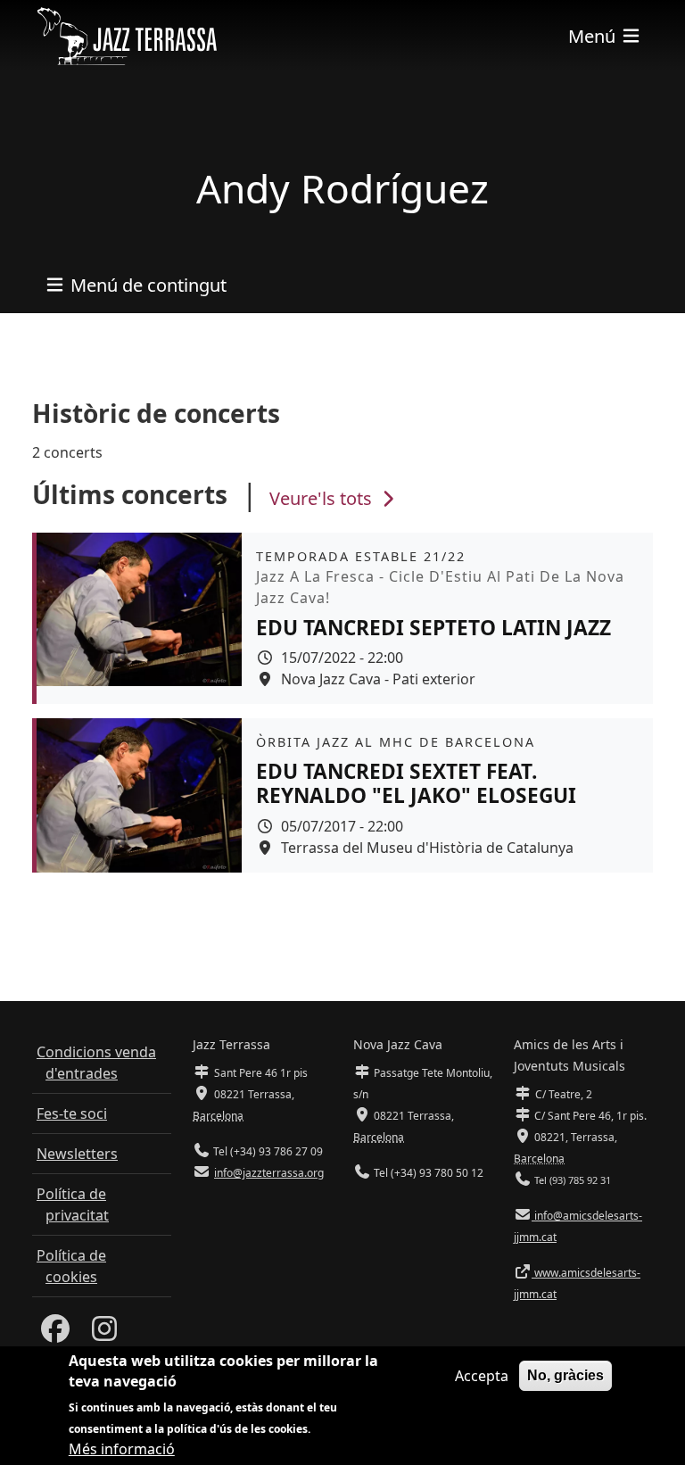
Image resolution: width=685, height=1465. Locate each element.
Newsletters (77, 1153)
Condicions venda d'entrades (96, 1062)
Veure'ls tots (322, 498)
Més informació (122, 1449)
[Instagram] (104, 1334)
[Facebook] (55, 1334)
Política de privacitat (73, 1204)
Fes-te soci (72, 1113)
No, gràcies (565, 1375)
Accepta (481, 1376)
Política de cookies (71, 1266)
